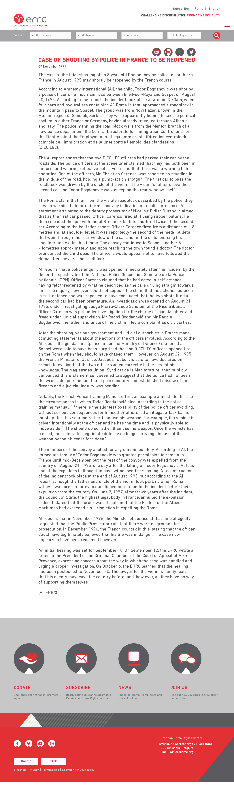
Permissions (50, 770)
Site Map (20, 770)
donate (22, 688)
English (214, 9)
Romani (200, 9)
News (124, 688)
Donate (26, 761)
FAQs (54, 761)
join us (179, 688)
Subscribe (181, 9)
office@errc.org (182, 752)
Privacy (34, 770)
